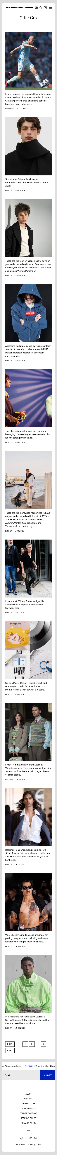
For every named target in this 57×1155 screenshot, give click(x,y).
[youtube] (30, 1138)
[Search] (41, 7)
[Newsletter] (36, 7)
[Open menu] (50, 7)
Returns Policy (28, 1118)
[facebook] (26, 1138)
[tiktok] (21, 1138)
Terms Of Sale (28, 1108)
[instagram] (35, 1138)
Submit (47, 1075)
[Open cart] (45, 7)
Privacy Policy (28, 1123)
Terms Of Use (28, 1103)
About (29, 1093)
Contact (28, 1098)
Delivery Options (28, 1113)
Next (10, 1050)
